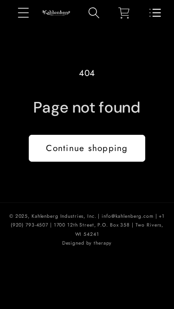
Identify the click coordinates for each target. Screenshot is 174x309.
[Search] (94, 12)
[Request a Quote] (155, 12)
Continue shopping (87, 148)
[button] (23, 12)
